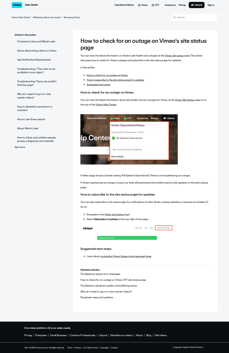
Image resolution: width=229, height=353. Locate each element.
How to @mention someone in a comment (34, 108)
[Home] (17, 5)
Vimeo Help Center (21, 17)
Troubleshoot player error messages (100, 274)
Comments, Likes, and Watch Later (36, 41)
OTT (156, 5)
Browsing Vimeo (72, 17)
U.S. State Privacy (90, 347)
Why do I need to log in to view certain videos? (34, 96)
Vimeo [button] (144, 5)
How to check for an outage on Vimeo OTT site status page (113, 280)
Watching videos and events (47, 17)
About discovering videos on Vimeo (37, 51)
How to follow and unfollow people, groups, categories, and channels (36, 139)
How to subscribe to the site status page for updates (115, 80)
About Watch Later (27, 128)
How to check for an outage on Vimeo (107, 75)
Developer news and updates (96, 297)
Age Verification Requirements (34, 60)
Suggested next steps (98, 85)
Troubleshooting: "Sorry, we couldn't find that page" (37, 83)
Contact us (170, 5)
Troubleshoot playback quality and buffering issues (108, 286)
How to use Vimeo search (31, 119)
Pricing (182, 5)
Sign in (211, 5)
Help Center (31, 5)
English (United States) (192, 347)
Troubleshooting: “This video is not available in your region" (36, 70)
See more (20, 147)
